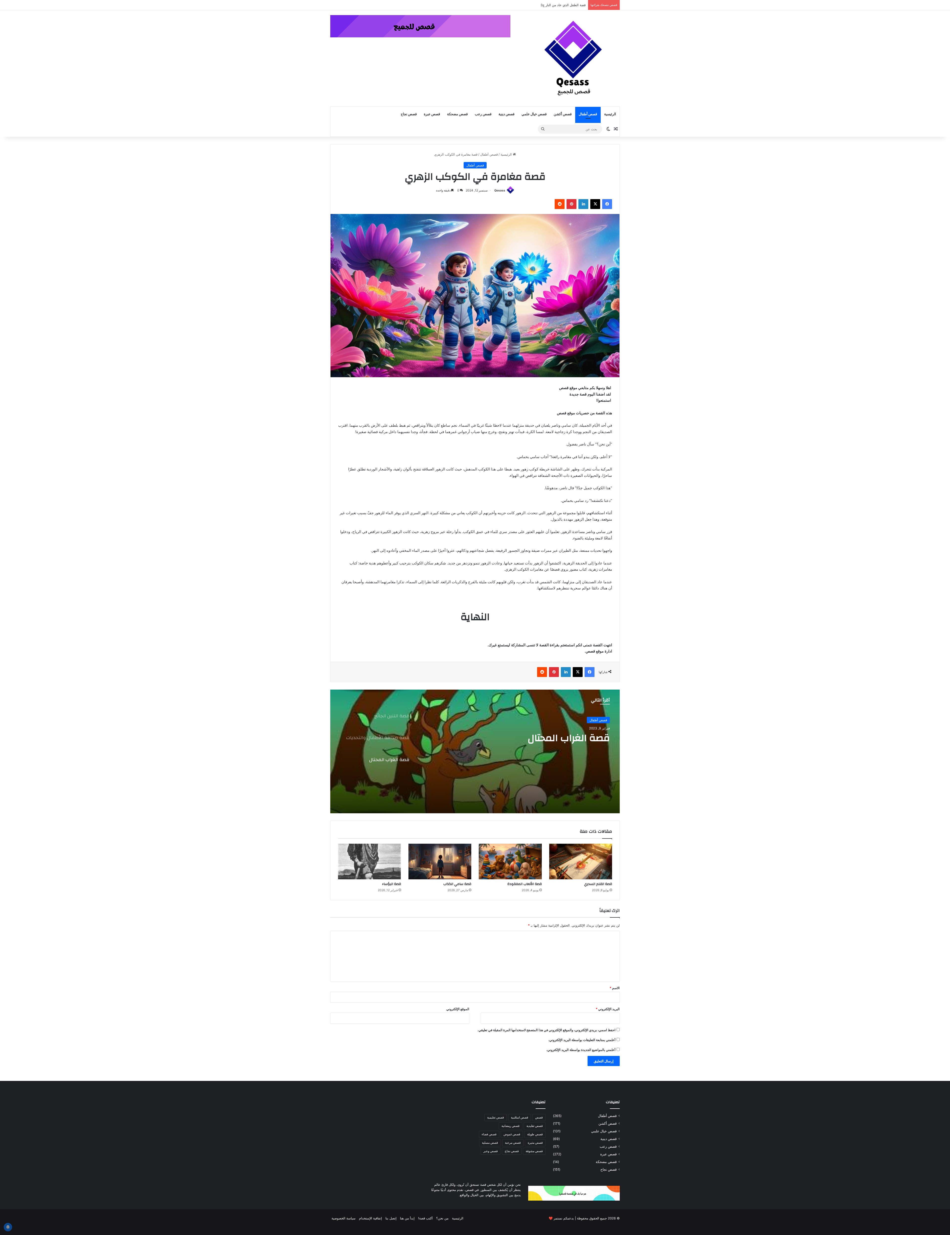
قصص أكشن (563, 114)
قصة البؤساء (391, 884)
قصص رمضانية (510, 1126)
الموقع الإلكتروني (457, 1009)
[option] (475, 751)
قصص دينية (507, 114)
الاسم (615, 988)
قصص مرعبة (513, 1142)
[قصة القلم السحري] (580, 861)
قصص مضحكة (457, 114)
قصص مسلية (490, 1142)
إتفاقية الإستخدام (370, 1218)
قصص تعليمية (495, 1117)
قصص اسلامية (519, 1117)
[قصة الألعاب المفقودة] (510, 861)
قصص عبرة (432, 114)
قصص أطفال (588, 114)
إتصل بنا (391, 1218)
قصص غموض (511, 1134)
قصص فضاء (489, 1134)
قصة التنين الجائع (574, 738)
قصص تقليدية (534, 1126)
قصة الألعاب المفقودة (524, 884)
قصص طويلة (535, 1134)
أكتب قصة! (425, 1218)
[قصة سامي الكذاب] (440, 861)
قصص (539, 1117)
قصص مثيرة (535, 1142)
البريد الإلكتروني (608, 1009)
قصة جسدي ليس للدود (565, 5)
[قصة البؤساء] (369, 861)
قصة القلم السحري (598, 884)
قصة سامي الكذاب (457, 884)
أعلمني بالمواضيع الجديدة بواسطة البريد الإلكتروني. (581, 1050)
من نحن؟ (442, 1218)
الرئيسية (610, 114)
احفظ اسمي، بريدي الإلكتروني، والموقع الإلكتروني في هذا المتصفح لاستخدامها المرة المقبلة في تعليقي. (546, 1030)
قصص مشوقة (534, 1151)
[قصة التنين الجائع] (475, 751)
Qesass (499, 190)
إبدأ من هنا (407, 1218)
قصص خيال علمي (534, 114)
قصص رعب (483, 114)
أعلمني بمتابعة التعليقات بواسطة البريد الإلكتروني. (582, 1040)
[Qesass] (574, 58)
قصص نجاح (409, 114)
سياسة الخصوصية (344, 1218)
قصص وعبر (490, 1151)
